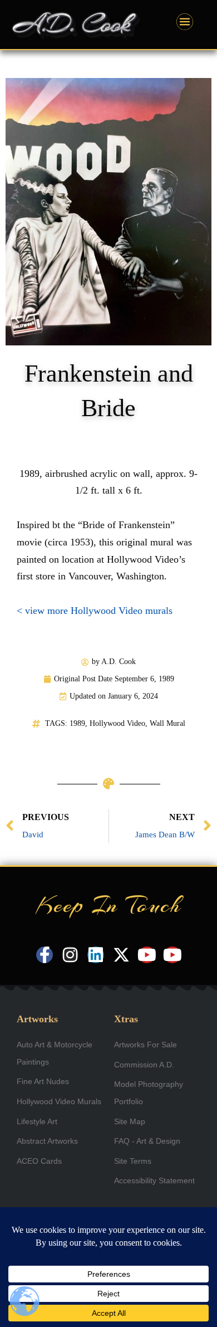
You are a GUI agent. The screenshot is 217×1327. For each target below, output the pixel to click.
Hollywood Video (117, 723)
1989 (77, 723)
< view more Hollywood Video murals (94, 610)
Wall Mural (167, 723)
